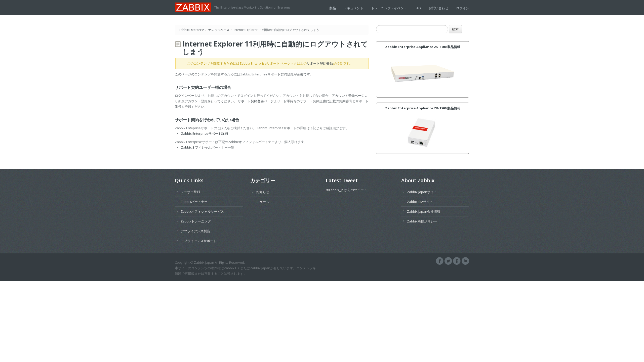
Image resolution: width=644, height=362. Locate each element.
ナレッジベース (218, 30)
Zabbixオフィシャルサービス (202, 211)
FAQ (418, 8)
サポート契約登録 (320, 63)
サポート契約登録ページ (256, 101)
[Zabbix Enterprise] (194, 7)
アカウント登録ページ (348, 95)
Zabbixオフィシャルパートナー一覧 (207, 147)
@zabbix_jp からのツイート (346, 190)
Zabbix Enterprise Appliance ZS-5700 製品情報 (422, 46)
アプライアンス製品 (195, 231)
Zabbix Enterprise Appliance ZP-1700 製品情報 (422, 108)
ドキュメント (353, 8)
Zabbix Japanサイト (422, 192)
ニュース (262, 201)
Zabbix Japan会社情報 (423, 211)
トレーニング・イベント (389, 8)
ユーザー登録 (190, 192)
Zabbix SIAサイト (420, 201)
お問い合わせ (438, 8)
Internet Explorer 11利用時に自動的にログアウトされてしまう (275, 47)
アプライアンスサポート (199, 241)
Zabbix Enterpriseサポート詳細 (204, 133)
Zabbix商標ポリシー (422, 221)
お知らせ (262, 192)
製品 (332, 8)
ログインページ (186, 95)
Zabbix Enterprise (191, 30)
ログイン (462, 8)
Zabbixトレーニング (196, 221)
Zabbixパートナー (194, 201)
